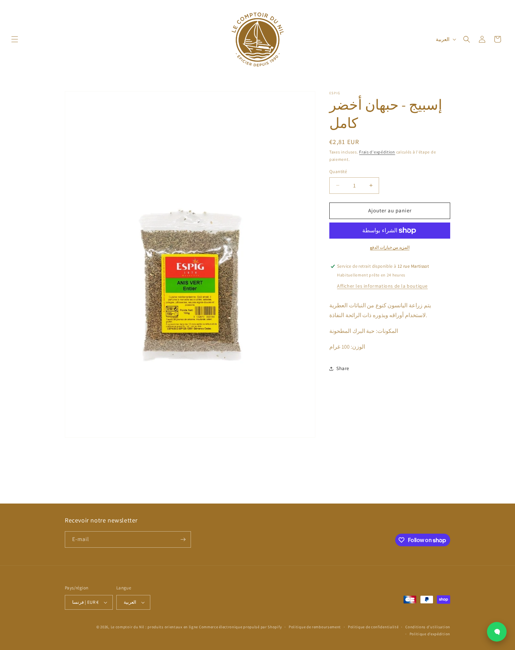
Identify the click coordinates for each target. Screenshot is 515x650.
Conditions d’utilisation (427, 626)
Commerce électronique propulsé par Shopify (240, 626)
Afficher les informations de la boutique (382, 286)
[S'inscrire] (183, 539)
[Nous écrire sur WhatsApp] (497, 632)
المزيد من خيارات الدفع (390, 247)
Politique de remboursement (315, 626)
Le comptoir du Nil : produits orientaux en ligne (155, 626)
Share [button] (342, 368)
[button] (14, 39)
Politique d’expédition (430, 633)
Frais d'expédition (377, 152)
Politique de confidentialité (373, 626)
